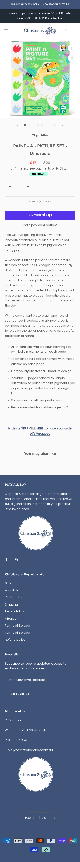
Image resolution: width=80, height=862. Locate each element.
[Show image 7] (51, 125)
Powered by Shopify (40, 817)
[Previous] (17, 125)
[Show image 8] (55, 125)
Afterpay (11, 618)
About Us (12, 590)
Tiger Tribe (40, 135)
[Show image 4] (38, 125)
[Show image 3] (33, 125)
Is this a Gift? (18, 428)
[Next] (62, 125)
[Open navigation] (6, 30)
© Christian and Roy (40, 812)
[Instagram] (16, 559)
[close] (75, 13)
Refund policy (15, 639)
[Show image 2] (29, 125)
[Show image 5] (42, 125)
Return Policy (14, 611)
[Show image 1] (25, 125)
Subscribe (20, 694)
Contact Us (13, 597)
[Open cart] (74, 31)
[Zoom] (71, 48)
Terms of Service (17, 625)
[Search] (67, 31)
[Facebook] (6, 559)
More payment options (40, 225)
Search (10, 583)
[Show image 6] (46, 125)
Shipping (11, 604)
